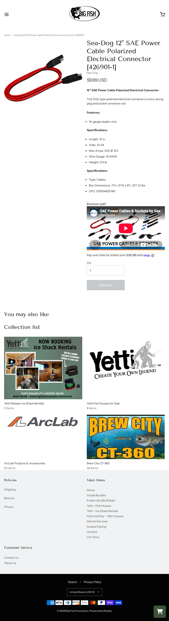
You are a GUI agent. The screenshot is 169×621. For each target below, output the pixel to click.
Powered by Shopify (100, 610)
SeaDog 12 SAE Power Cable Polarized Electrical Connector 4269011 (49, 35)
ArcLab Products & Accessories (24, 463)
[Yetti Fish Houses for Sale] (126, 360)
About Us (10, 563)
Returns (9, 498)
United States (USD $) (82, 592)
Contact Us (11, 557)
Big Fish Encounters (77, 610)
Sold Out (105, 285)
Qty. (89, 262)
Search (72, 582)
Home (7, 35)
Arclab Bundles (96, 495)
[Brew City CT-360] (126, 436)
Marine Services (97, 521)
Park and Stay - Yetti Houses (105, 516)
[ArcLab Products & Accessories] (43, 422)
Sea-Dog (92, 72)
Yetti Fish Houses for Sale (103, 403)
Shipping (9, 489)
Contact (92, 532)
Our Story (93, 537)
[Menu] (20, 14)
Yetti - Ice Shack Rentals (102, 511)
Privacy (8, 507)
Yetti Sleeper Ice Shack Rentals (24, 403)
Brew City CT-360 (98, 463)
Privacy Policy (92, 582)
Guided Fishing (96, 527)
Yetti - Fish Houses (99, 506)
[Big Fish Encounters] (84, 14)
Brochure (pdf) (96, 204)
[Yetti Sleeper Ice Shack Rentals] (43, 368)
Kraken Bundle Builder (101, 500)
